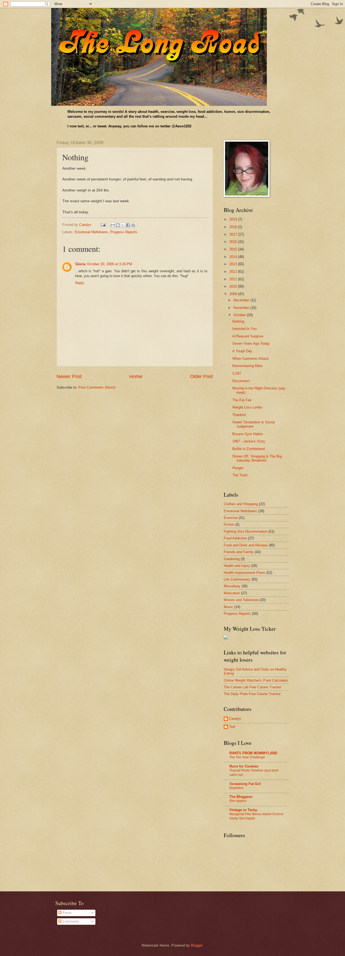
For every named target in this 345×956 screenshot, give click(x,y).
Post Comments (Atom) (96, 387)
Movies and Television (241, 600)
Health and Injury (237, 566)
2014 (233, 257)
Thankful (239, 415)
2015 (233, 249)
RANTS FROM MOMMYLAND (253, 753)
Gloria (80, 264)
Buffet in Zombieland (248, 449)
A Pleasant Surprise (247, 336)
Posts (66, 913)
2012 (233, 272)
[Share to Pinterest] (133, 225)
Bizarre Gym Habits (247, 434)
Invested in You (244, 329)
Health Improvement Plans (244, 573)
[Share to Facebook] (128, 225)
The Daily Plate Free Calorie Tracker (252, 694)
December (241, 300)
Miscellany (232, 586)
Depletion (236, 788)
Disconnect (241, 381)
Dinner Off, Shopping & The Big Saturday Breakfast (257, 458)
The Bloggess (240, 797)
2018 (233, 227)
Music (228, 607)
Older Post (201, 376)
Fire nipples (238, 801)
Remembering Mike (247, 366)
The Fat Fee (241, 400)
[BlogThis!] (117, 225)
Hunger (237, 468)
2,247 (236, 373)
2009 (233, 294)
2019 (233, 219)
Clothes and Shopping (241, 504)
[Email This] (112, 225)
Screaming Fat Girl (245, 784)
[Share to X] (123, 225)
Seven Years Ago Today (251, 343)
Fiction (229, 524)
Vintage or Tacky (243, 810)
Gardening (232, 559)
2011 (233, 279)
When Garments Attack (250, 359)
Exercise (230, 518)
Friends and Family (239, 552)
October (240, 315)
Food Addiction (235, 538)
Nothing (238, 321)
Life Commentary (237, 579)
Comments (70, 921)
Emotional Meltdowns (91, 232)
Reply (79, 283)
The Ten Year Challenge (247, 757)
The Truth (239, 475)
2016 (233, 242)
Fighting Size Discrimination (245, 531)
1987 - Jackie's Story (248, 441)
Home (135, 376)
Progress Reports (123, 232)
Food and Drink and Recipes (246, 545)
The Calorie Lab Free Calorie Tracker (252, 687)
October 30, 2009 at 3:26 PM (109, 264)
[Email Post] (103, 225)
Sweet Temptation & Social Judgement (253, 424)
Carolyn (235, 719)
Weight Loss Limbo (247, 407)
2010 (233, 286)
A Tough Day (242, 351)
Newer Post (69, 376)
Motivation (232, 593)
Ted (232, 727)
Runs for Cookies (243, 766)
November (241, 308)
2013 (233, 264)
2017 (233, 234)
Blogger (196, 945)
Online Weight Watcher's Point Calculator (256, 680)
